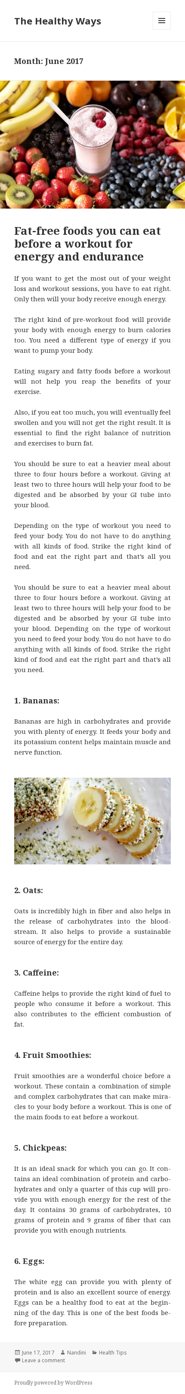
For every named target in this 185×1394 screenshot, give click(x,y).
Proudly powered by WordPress (53, 1382)
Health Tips (113, 1352)
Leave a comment (43, 1360)
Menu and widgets (162, 29)
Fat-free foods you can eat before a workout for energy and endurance (87, 243)
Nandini (76, 1352)
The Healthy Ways (57, 20)
